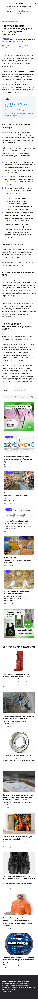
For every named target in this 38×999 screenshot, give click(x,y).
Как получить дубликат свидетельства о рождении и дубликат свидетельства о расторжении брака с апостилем (18, 797)
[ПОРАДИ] (19, 453)
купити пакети (6, 991)
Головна (4, 19)
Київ (6, 38)
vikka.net (19, 3)
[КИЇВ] (19, 553)
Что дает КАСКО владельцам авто (20, 110)
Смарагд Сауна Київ (12, 557)
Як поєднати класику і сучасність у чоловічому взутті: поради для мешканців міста (19, 878)
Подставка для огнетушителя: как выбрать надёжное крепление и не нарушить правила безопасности (16, 677)
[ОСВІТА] (19, 517)
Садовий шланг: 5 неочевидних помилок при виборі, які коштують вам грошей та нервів (18, 960)
